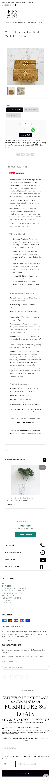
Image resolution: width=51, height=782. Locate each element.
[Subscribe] (46, 668)
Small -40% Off (31, 109)
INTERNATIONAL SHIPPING (12, 593)
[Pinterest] (16, 676)
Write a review (25, 535)
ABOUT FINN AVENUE (12, 627)
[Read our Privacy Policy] (47, 731)
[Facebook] (10, 676)
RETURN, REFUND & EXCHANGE (14, 591)
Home (7, 23)
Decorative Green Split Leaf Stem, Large (21, 498)
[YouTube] (27, 676)
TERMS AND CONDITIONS (11, 598)
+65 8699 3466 (8, 5)
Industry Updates (21, 2)
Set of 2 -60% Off (14, 109)
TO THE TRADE (7, 600)
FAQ (3, 584)
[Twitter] (4, 676)
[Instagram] (21, 676)
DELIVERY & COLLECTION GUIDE (14, 588)
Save (33, 154)
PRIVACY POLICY (8, 596)
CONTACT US (7, 603)
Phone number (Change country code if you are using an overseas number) (25, 757)
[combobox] (7, 764)
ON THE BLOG (7, 586)
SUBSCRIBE (26, 773)
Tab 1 (7, 451)
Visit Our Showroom (8, 2)
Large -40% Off (14, 115)
